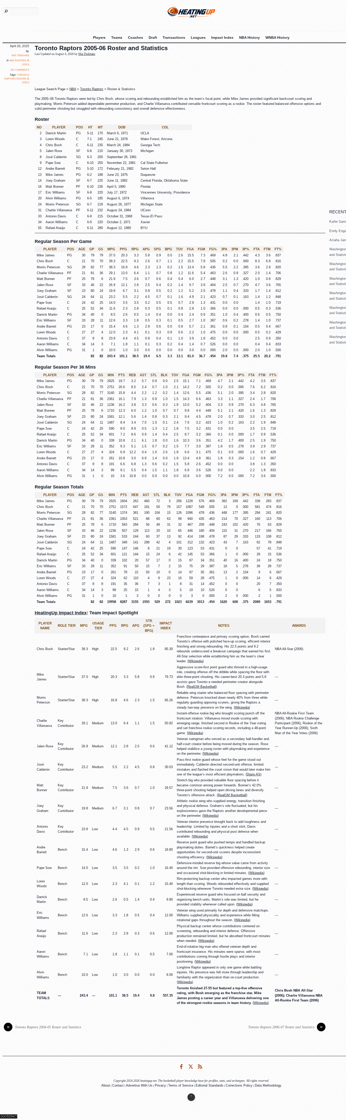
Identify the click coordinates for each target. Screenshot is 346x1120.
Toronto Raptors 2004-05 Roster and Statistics (44, 1027)
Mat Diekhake (20, 55)
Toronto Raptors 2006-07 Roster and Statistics (285, 1027)
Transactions (174, 37)
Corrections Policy (239, 1085)
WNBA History (277, 37)
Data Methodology (268, 1085)
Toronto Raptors (91, 89)
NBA (72, 89)
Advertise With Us (139, 1085)
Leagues (198, 37)
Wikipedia (195, 661)
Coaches (135, 37)
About (105, 1085)
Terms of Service (180, 1085)
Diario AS (253, 774)
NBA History (249, 37)
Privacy (160, 1085)
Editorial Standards (209, 1085)
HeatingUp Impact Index (61, 612)
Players (99, 37)
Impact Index (222, 37)
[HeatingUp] (191, 12)
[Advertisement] (157, 71)
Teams (116, 37)
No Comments (20, 69)
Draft (153, 37)
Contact (118, 1085)
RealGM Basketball (201, 687)
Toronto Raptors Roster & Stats (16, 78)
